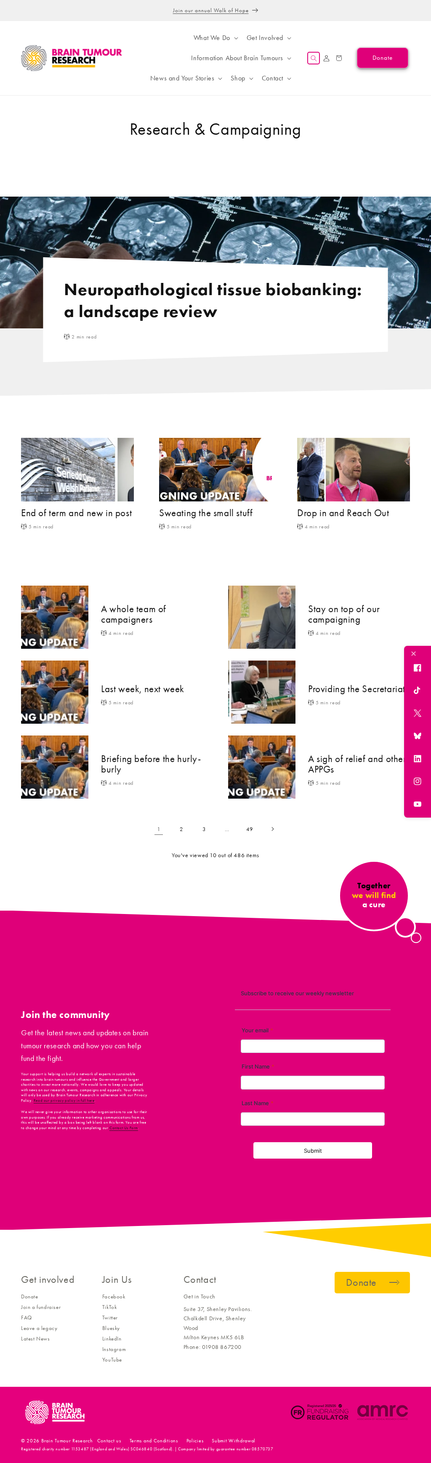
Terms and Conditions (154, 1441)
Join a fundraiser (41, 1307)
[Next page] (272, 829)
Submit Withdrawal (233, 1441)
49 (249, 829)
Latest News (35, 1338)
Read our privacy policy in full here (64, 1100)
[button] (215, 38)
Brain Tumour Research (67, 1441)
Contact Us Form (123, 1128)
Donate (29, 1296)
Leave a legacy (39, 1328)
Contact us (109, 1441)
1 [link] (159, 829)
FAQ (26, 1317)
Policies (195, 1441)
